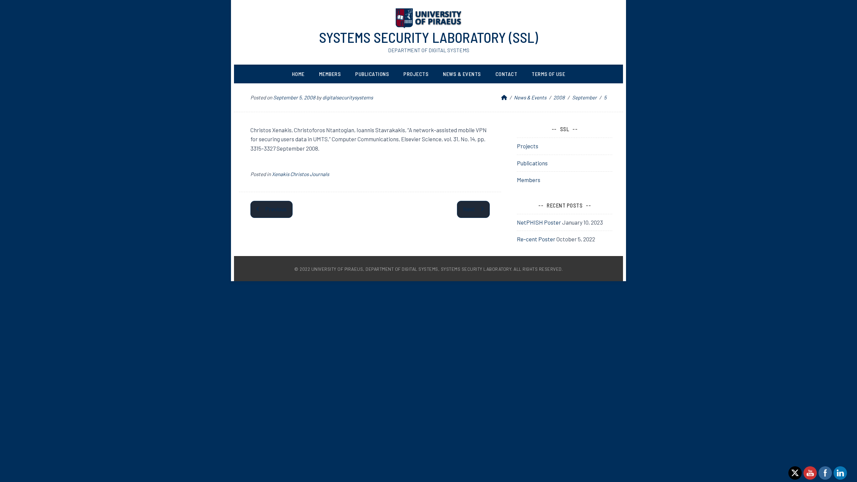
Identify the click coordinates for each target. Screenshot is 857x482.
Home (298, 74)
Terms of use (548, 74)
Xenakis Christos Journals (300, 174)
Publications (372, 74)
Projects (415, 74)
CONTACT (506, 74)
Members (330, 74)
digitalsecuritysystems (347, 97)
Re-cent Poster (536, 239)
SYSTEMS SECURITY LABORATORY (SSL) (428, 37)
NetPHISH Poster (539, 222)
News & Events (462, 74)
